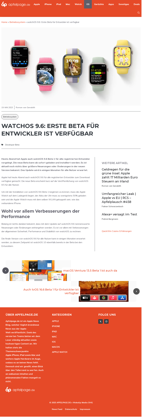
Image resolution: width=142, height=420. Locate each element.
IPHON (55, 326)
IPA (53, 331)
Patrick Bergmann (110, 219)
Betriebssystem (10, 117)
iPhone (48, 4)
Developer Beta (12, 144)
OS (87, 4)
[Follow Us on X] (100, 321)
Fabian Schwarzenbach (112, 206)
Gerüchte (99, 4)
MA (53, 336)
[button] (138, 12)
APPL (55, 321)
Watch (78, 4)
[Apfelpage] (15, 4)
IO (53, 341)
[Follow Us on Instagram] (106, 321)
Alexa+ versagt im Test (119, 214)
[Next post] (136, 291)
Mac (68, 4)
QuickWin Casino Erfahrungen (117, 231)
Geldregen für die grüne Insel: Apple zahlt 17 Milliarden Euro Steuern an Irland (120, 175)
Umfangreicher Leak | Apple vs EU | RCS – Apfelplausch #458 (119, 198)
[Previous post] (5, 270)
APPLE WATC (59, 352)
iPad (58, 4)
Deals (137, 4)
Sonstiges (124, 4)
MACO (55, 347)
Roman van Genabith (111, 186)
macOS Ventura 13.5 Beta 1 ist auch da (90, 270)
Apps (111, 4)
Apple (37, 4)
